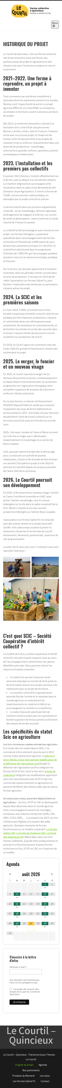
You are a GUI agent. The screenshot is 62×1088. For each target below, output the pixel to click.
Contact (45, 1081)
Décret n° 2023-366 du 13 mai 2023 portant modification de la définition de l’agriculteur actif (30, 759)
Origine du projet (24, 1064)
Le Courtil (31, 1059)
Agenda (43, 1064)
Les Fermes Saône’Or (24, 1081)
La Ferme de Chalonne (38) (30, 833)
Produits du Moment (23, 1075)
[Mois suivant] (52, 874)
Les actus (45, 1075)
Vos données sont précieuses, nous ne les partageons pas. (25, 981)
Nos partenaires (31, 1070)
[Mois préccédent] (10, 874)
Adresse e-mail (18, 967)
